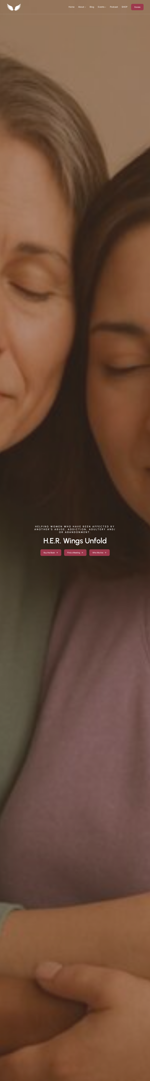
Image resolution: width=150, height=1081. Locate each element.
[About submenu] (85, 7)
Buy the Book (49, 552)
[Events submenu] (105, 7)
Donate (137, 7)
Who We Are (97, 552)
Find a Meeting (73, 552)
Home (71, 7)
